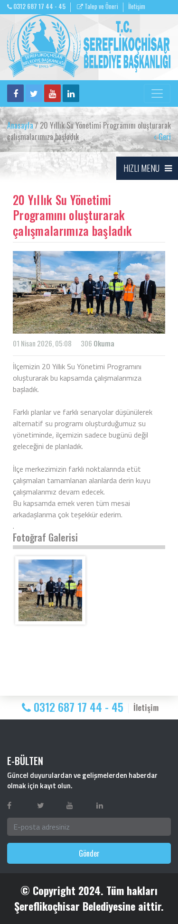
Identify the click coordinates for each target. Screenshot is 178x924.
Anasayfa (20, 125)
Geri (164, 136)
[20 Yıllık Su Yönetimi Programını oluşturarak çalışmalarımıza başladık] (50, 590)
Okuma (104, 343)
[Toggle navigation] (157, 93)
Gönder (89, 853)
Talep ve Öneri (100, 6)
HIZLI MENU (141, 168)
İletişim (136, 6)
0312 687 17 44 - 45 (39, 6)
